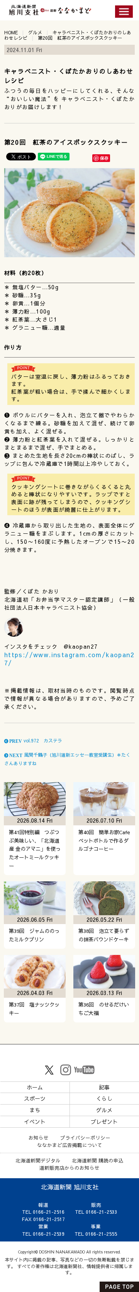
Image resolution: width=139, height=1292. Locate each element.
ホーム (35, 1087)
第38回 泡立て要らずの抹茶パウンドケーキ (103, 935)
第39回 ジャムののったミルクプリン (34, 935)
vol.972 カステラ (35, 740)
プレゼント (104, 1121)
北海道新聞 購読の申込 (98, 1160)
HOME (11, 32)
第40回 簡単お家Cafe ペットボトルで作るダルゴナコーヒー (106, 840)
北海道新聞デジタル (38, 1160)
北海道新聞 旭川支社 (69, 1186)
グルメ (35, 32)
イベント (35, 1121)
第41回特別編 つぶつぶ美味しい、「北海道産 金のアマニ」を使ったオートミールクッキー (35, 849)
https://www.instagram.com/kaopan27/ (69, 658)
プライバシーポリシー (85, 1137)
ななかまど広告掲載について (69, 1145)
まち (34, 1110)
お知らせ (39, 1137)
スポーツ (35, 1098)
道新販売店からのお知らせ (69, 1167)
